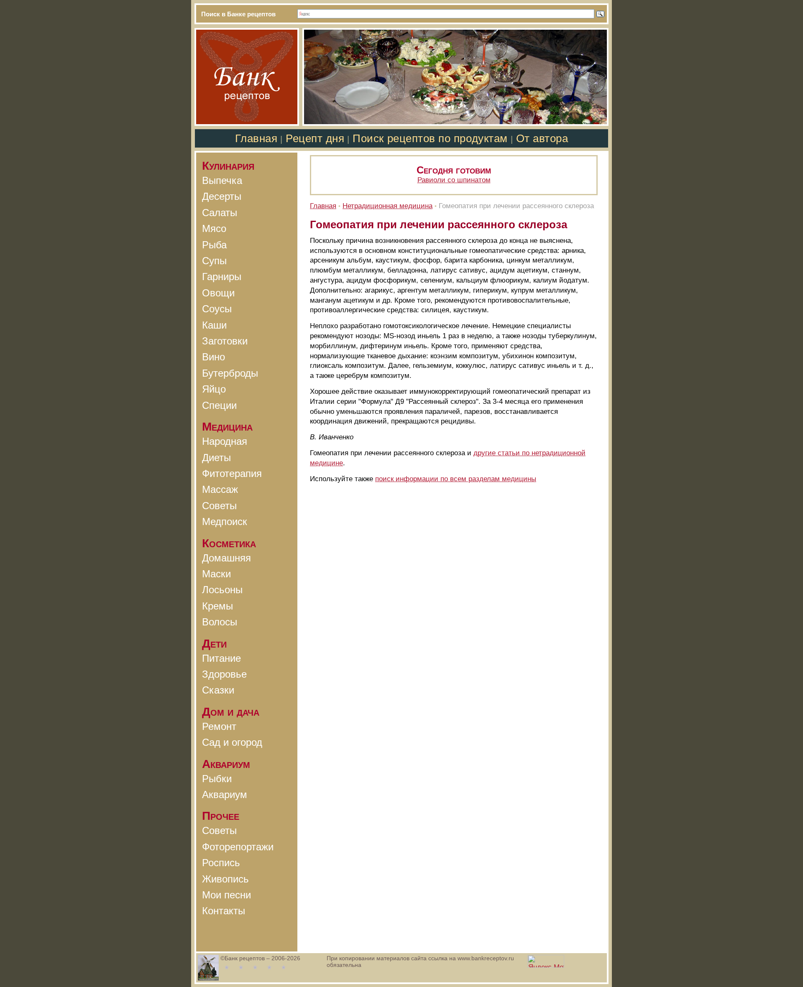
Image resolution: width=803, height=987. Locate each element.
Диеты (216, 457)
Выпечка (222, 180)
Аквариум (224, 794)
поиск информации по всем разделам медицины (455, 479)
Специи (219, 405)
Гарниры (221, 276)
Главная (256, 138)
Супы (214, 260)
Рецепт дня (315, 138)
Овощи (218, 292)
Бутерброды (230, 373)
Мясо (214, 228)
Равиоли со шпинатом (454, 180)
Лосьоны (222, 589)
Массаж (220, 489)
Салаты (219, 212)
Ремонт (219, 726)
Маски (216, 573)
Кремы (217, 606)
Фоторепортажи (238, 846)
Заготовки (225, 341)
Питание (221, 658)
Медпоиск (224, 521)
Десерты (221, 196)
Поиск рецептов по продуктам (430, 138)
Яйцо (214, 389)
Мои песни (226, 894)
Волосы (219, 621)
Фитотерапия (232, 473)
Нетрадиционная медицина (387, 206)
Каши (214, 325)
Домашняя (226, 558)
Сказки (218, 690)
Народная (224, 441)
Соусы (217, 308)
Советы (219, 505)
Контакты (223, 910)
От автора (542, 138)
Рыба (214, 244)
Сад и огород (232, 742)
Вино (213, 356)
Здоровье (224, 674)
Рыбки (217, 778)
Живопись (225, 879)
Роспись (221, 862)
